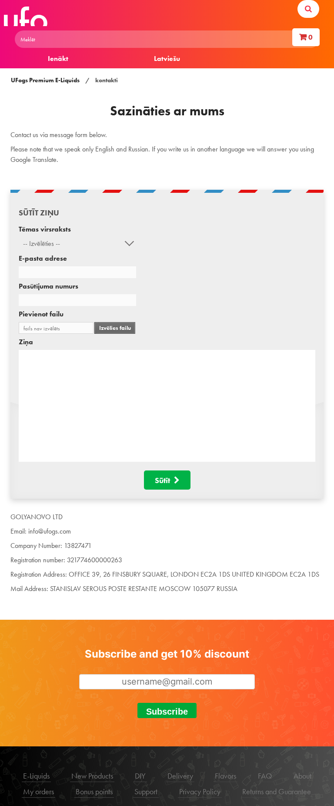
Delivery (180, 776)
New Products (92, 776)
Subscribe (167, 711)
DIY (140, 776)
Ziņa (26, 341)
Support (145, 791)
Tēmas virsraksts (45, 229)
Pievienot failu (41, 314)
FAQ (265, 776)
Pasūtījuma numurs (48, 286)
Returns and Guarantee (276, 791)
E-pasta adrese (43, 258)
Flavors (225, 776)
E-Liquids (36, 776)
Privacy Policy (199, 791)
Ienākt (58, 58)
